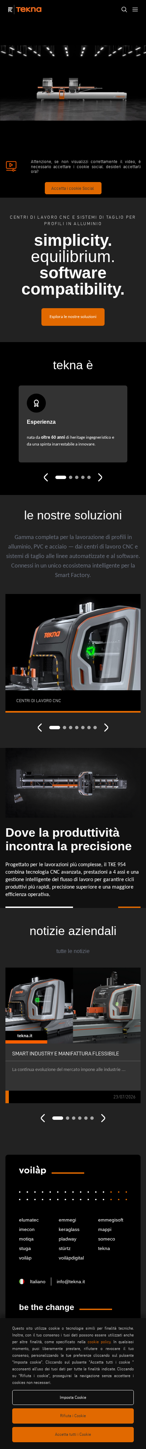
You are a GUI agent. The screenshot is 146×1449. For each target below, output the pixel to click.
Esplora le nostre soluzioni (73, 317)
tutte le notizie (73, 951)
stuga (25, 1248)
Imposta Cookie (73, 1397)
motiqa (26, 1239)
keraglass (69, 1229)
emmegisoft (110, 1220)
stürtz (65, 1248)
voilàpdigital (71, 1258)
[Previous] (46, 477)
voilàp (25, 1258)
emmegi (67, 1220)
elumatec (29, 1220)
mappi (104, 1229)
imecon (27, 1229)
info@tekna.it (71, 1281)
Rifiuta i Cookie (73, 1415)
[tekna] (32, 1170)
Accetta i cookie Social (72, 188)
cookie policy (99, 1341)
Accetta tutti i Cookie (73, 1434)
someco (106, 1239)
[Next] (100, 477)
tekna (104, 1248)
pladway (67, 1239)
